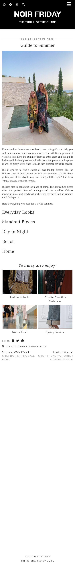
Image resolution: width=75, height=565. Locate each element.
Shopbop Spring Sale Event (18, 355)
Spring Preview (55, 332)
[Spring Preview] (55, 317)
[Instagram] (4, 4)
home (22, 164)
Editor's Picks (44, 39)
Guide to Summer (16, 346)
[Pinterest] (10, 4)
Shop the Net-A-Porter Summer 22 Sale (55, 355)
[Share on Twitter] (17, 340)
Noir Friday (42, 557)
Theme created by (37, 561)
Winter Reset (20, 332)
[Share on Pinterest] (22, 340)
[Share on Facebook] (13, 340)
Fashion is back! (20, 297)
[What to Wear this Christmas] (55, 282)
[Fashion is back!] (20, 282)
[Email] (17, 4)
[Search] (23, 4)
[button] (70, 5)
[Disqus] (37, 411)
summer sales (37, 346)
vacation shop (9, 156)
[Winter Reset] (20, 317)
